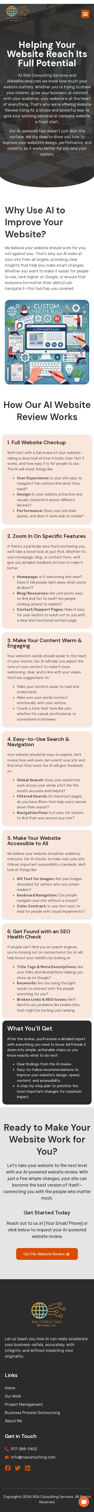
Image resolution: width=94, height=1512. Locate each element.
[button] (85, 14)
